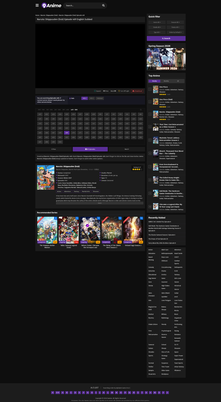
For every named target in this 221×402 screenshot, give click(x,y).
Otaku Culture (153, 324)
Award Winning (151, 258)
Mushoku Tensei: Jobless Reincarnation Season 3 (169, 139)
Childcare (164, 261)
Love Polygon (166, 300)
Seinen (150, 348)
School (163, 344)
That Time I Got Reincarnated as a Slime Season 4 (171, 125)
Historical (177, 286)
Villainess (177, 370)
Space (176, 352)
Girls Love (177, 278)
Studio (156, 27)
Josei (176, 297)
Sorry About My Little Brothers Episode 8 (162, 243)
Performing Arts (178, 325)
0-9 (57, 393)
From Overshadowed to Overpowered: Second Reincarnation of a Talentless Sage (171, 165)
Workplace (165, 374)
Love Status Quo (178, 302)
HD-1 (84, 98)
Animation (151, 253)
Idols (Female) (151, 294)
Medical (151, 314)
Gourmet (164, 282)
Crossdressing (166, 267)
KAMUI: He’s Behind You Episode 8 (159, 222)
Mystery (151, 318)
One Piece (163, 87)
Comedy (173, 129)
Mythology (165, 318)
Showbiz (151, 352)
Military (163, 314)
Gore (150, 282)
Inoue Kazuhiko (67, 183)
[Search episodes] (140, 109)
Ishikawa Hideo (86, 183)
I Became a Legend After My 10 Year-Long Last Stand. (170, 205)
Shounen (96, 191)
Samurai (151, 344)
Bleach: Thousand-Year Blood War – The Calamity (171, 152)
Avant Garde (178, 253)
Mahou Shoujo (163, 308)
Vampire (151, 370)
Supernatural (170, 158)
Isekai (161, 132)
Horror (176, 289)
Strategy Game (164, 357)
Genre (156, 22)
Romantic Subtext (177, 339)
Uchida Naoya (91, 187)
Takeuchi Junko (81, 187)
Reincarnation (168, 132)
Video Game (165, 370)
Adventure (67, 191)
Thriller (150, 367)
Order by (174, 32)
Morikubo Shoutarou (69, 185)
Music (176, 314)
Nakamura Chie (81, 185)
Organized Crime (177, 319)
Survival (151, 363)
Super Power (178, 356)
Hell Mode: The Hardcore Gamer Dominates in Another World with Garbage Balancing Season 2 (171, 192)
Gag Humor (152, 278)
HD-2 (91, 98)
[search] (103, 6)
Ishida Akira (77, 183)
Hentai (150, 286)
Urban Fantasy (179, 367)
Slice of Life (165, 352)
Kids (149, 300)
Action (59, 191)
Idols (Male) (165, 293)
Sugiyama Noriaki (70, 187)
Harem (176, 282)
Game (163, 278)
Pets (150, 331)
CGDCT (176, 257)
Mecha (176, 310)
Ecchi (180, 143)
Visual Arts (152, 374)
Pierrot (109, 173)
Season (174, 22)
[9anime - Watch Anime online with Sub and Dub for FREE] (51, 7)
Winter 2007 (68, 178)
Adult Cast (164, 250)
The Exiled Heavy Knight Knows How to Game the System (169, 179)
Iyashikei (164, 297)
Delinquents (178, 267)
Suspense (164, 363)
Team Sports (178, 363)
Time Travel (165, 367)
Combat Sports (177, 262)
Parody (163, 324)
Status (175, 27)
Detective (151, 271)
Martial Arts (86, 191)
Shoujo (163, 348)
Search (167, 38)
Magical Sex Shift (152, 308)
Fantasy (76, 191)
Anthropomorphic (167, 253)
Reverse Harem (164, 336)
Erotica (163, 274)
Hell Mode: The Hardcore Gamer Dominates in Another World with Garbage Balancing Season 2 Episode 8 (164, 228)
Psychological (166, 331)
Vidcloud (100, 98)
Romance (177, 334)
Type (156, 32)
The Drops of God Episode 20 (158, 239)
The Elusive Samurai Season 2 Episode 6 (161, 235)
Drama (175, 143)
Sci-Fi (176, 344)
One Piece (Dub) (166, 99)
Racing (176, 331)
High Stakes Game (165, 287)
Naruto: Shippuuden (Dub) (169, 112)
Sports (150, 356)
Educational (152, 274)
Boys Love (165, 257)
